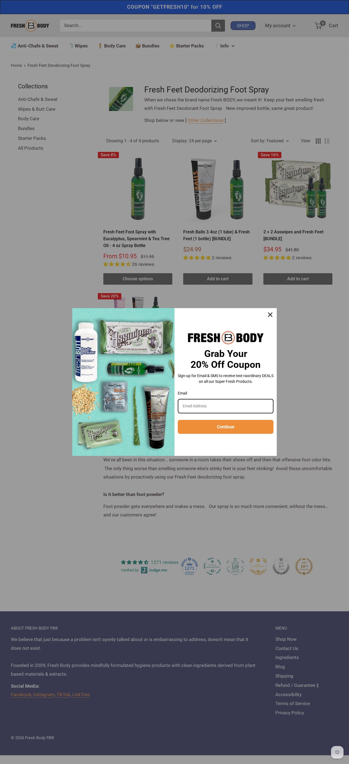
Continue (225, 426)
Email (182, 393)
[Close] (270, 314)
